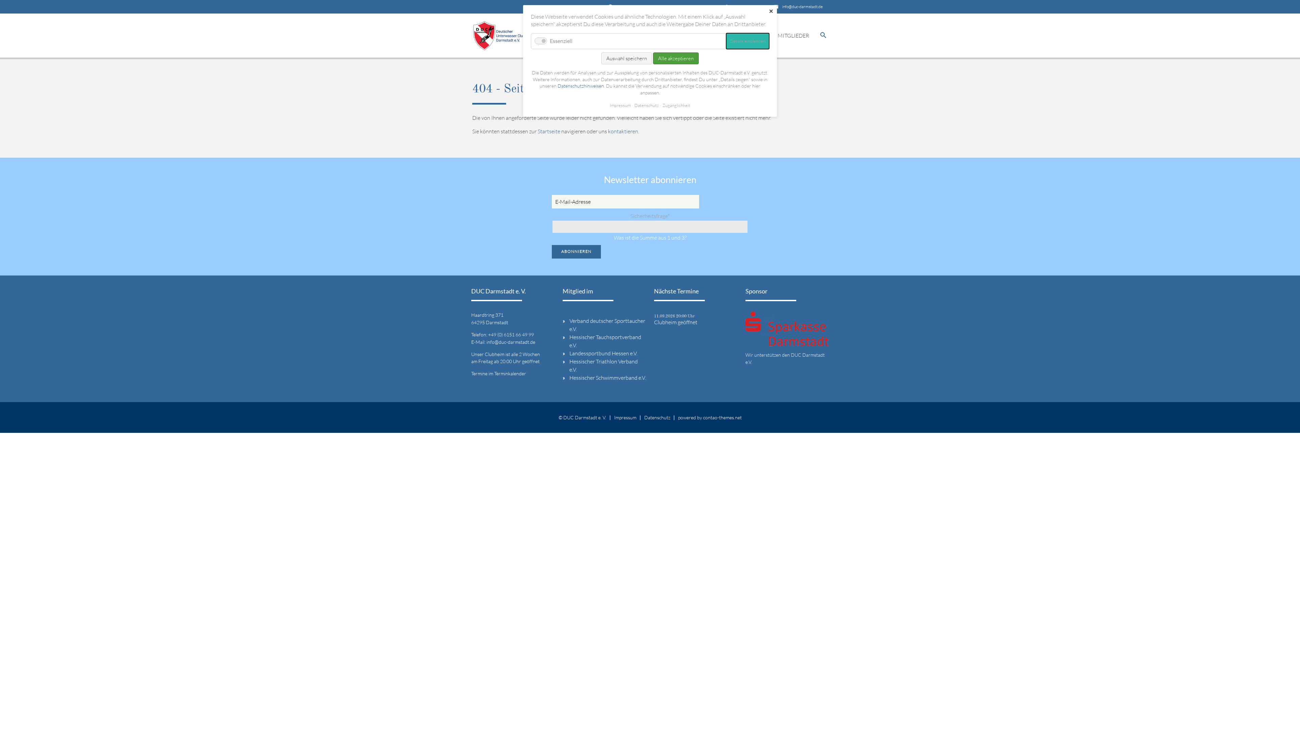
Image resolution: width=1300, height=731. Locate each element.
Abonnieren (576, 251)
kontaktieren (623, 131)
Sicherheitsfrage (650, 216)
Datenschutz (657, 417)
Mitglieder (793, 35)
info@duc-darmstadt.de (802, 6)
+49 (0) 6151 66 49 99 (511, 334)
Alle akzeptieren (676, 58)
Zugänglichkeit (676, 105)
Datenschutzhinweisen (581, 86)
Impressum (625, 417)
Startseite (549, 131)
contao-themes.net (722, 417)
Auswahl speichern (626, 58)
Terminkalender (510, 373)
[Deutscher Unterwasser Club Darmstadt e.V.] (499, 36)
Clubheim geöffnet (675, 322)
